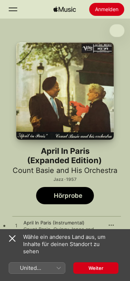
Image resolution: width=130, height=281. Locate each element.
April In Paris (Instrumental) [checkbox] (53, 223)
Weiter (95, 268)
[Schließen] (12, 238)
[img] (64, 9)
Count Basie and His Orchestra (65, 170)
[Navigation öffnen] (13, 9)
